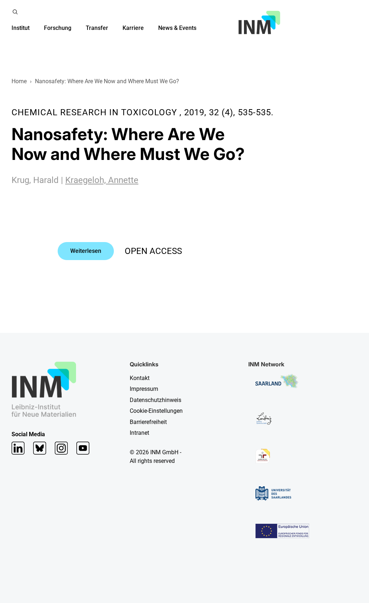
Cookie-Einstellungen (156, 410)
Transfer (97, 27)
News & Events (177, 27)
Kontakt (140, 378)
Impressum (144, 388)
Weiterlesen (85, 250)
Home (19, 81)
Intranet (139, 432)
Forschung (57, 27)
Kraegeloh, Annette (101, 180)
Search (15, 11)
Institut (21, 27)
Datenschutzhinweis (155, 400)
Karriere (133, 27)
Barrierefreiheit (148, 422)
